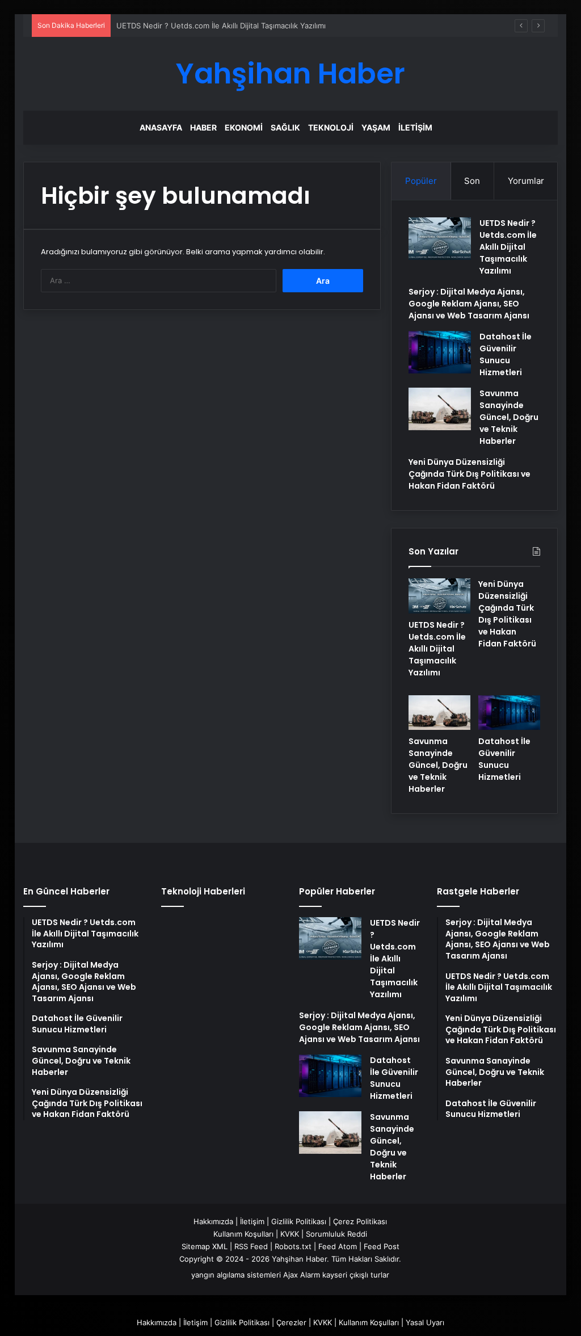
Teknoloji (330, 127)
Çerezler (291, 1322)
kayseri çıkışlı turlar (355, 1274)
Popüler (421, 180)
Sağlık (285, 127)
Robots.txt (293, 1246)
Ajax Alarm (301, 1274)
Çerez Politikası (360, 1221)
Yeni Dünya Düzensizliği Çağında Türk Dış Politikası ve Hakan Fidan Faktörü (470, 473)
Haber (203, 127)
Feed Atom (337, 1246)
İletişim (415, 127)
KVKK (289, 1233)
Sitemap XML (205, 1246)
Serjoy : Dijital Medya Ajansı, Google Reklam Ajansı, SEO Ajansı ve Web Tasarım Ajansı (469, 303)
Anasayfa (161, 127)
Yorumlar (526, 180)
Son (472, 180)
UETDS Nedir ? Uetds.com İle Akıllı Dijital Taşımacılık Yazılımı (221, 25)
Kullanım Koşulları (243, 1233)
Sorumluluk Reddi (336, 1233)
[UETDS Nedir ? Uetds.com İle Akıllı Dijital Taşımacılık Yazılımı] (440, 238)
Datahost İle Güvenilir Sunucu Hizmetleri (505, 354)
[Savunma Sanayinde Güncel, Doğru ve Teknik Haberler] (440, 409)
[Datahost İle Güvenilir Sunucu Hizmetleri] (440, 352)
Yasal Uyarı (425, 1322)
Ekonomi (244, 127)
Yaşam (375, 127)
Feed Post (381, 1246)
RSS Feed (251, 1246)
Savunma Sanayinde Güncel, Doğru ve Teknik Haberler (508, 417)
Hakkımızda (213, 1221)
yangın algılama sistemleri (236, 1274)
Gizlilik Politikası (298, 1221)
